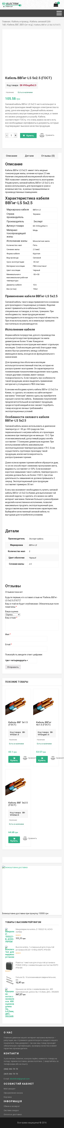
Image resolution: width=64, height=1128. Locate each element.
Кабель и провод (20, 21)
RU (3, 4)
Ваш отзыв (11, 618)
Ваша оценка (11, 611)
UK (7, 4)
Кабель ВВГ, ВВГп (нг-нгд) (20, 24)
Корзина (8, 1097)
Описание (11, 155)
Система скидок (11, 1110)
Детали (29, 155)
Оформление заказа (13, 1093)
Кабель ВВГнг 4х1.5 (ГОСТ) (43, 723)
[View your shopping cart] (56, 5)
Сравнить (50, 135)
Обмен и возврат (12, 1106)
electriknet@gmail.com (20, 1079)
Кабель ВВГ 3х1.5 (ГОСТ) (18, 723)
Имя (8, 634)
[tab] (11, 156)
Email (8, 644)
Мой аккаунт (9, 1089)
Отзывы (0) (48, 155)
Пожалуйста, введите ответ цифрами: (24, 654)
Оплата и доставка (13, 1114)
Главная (6, 21)
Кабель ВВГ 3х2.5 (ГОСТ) (18, 804)
